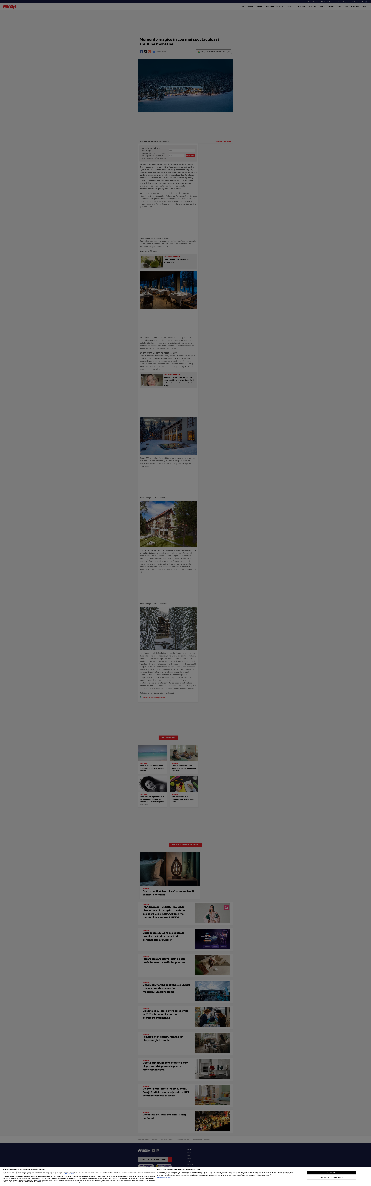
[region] (185, 1176)
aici (39, 1180)
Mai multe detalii (69, 1174)
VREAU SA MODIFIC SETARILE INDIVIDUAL (331, 1177)
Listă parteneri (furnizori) (164, 1177)
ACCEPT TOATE (331, 1172)
